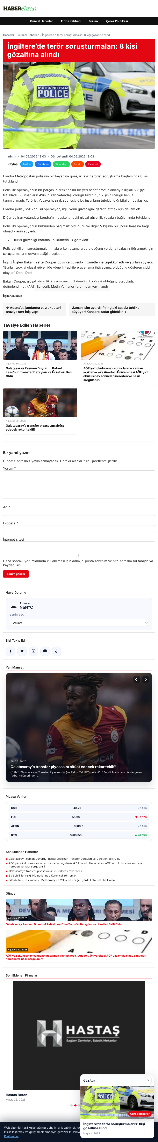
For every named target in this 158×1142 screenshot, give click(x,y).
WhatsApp (61, 164)
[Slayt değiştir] (71, 1105)
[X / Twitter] (22, 651)
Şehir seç (17, 614)
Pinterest (93, 164)
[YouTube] (45, 651)
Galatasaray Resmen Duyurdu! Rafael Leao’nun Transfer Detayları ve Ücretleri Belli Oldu (64, 858)
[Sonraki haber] (145, 679)
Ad (6, 507)
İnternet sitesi (13, 539)
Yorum (9, 468)
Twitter (27, 164)
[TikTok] (56, 651)
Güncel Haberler (41, 21)
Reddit (77, 164)
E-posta (10, 523)
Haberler (8, 35)
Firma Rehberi (71, 21)
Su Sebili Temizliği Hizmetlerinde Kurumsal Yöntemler (43, 875)
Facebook (43, 164)
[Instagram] (33, 651)
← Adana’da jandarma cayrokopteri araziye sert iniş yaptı (33, 310)
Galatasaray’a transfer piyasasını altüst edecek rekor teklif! (46, 871)
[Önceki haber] (136, 679)
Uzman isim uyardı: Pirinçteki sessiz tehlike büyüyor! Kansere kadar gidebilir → (105, 310)
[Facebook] (10, 651)
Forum (93, 21)
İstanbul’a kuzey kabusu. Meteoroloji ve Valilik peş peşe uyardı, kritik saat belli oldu (62, 880)
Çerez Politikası (117, 21)
